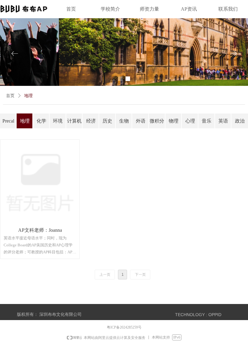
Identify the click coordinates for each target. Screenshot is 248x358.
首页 (10, 95)
